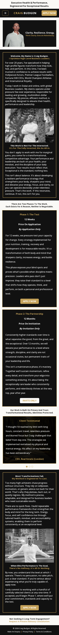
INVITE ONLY (29, 400)
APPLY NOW (29, 301)
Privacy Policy (28, 632)
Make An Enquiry (14, 632)
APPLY (49, 13)
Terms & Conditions (44, 632)
